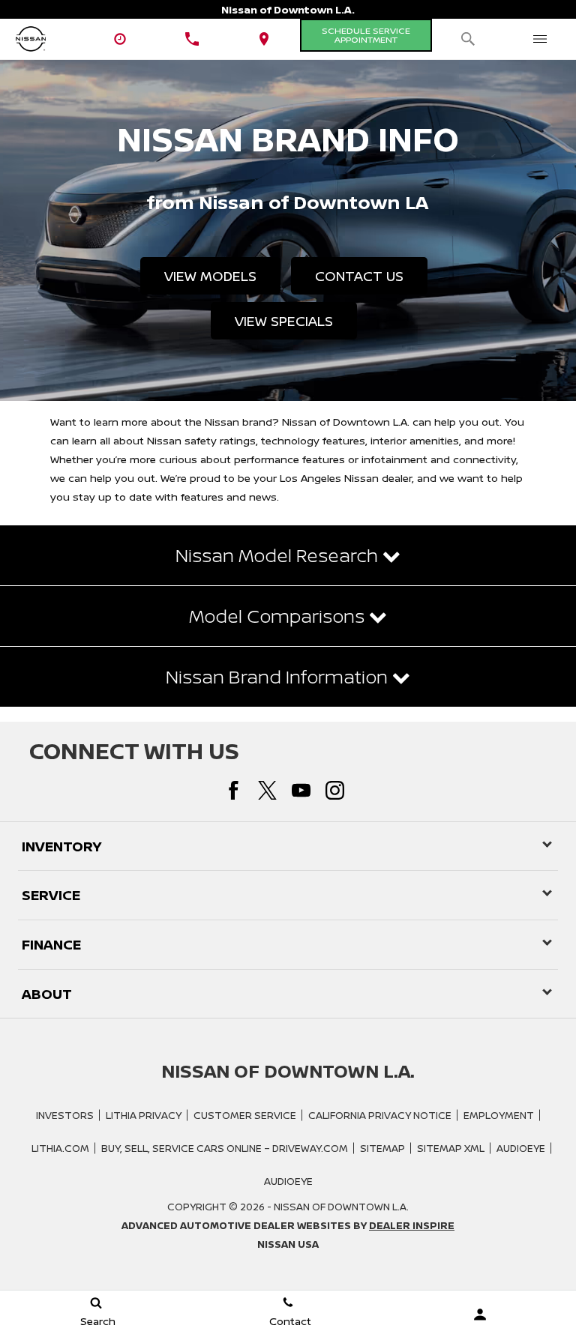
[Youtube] (301, 790)
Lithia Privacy (144, 1115)
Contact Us (359, 276)
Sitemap (382, 1148)
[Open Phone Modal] (192, 39)
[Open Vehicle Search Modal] (468, 39)
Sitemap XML (450, 1148)
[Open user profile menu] (480, 1314)
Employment (499, 1115)
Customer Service (245, 1115)
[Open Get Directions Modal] (264, 39)
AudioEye (520, 1148)
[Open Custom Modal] (120, 39)
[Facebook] (233, 790)
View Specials (284, 321)
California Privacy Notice (380, 1115)
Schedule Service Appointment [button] (366, 35)
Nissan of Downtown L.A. (341, 1206)
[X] (267, 790)
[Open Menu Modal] (540, 39)
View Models (210, 276)
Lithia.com (60, 1148)
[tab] (288, 555)
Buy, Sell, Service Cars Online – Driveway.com (224, 1148)
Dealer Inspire (411, 1225)
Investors (65, 1115)
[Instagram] (335, 790)
